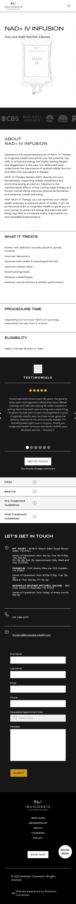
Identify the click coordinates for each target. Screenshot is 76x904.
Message (15, 726)
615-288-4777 (20, 617)
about (38, 828)
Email (13, 683)
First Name (16, 654)
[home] (13, 6)
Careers (38, 833)
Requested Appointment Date (26, 712)
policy (38, 838)
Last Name (16, 668)
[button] (68, 6)
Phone (13, 697)
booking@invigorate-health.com (32, 635)
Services (38, 818)
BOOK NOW (38, 854)
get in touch (38, 461)
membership (38, 823)
